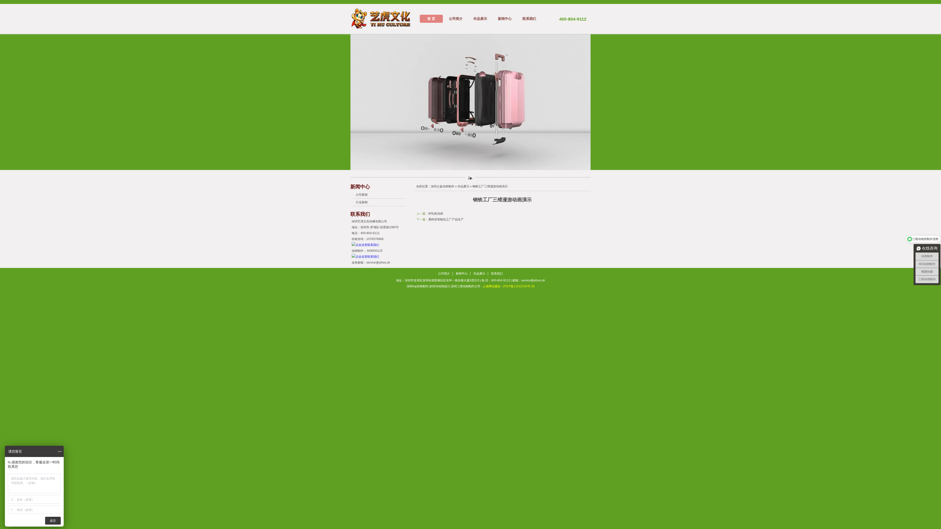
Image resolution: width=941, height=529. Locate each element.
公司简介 (456, 19)
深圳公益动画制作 (442, 186)
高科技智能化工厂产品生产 (446, 219)
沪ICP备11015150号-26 (519, 286)
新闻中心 (505, 19)
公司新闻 (362, 194)
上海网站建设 (491, 286)
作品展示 (480, 19)
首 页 (431, 19)
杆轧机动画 (435, 213)
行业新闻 (362, 202)
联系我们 (529, 19)
